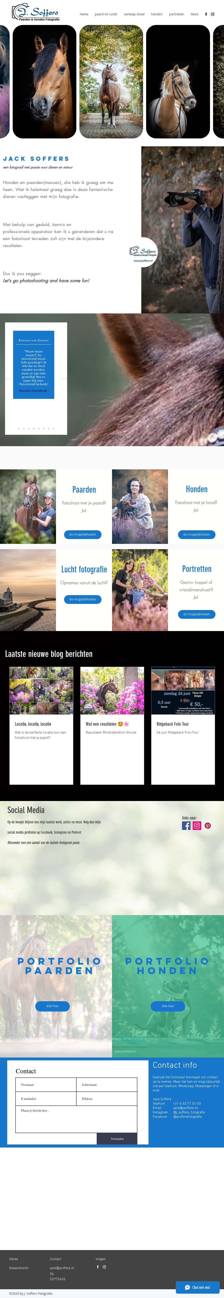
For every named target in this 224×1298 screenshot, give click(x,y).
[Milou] (28, 428)
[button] (52, 1006)
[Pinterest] (207, 825)
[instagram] (212, 14)
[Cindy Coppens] (48, 428)
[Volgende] (63, 378)
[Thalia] (19, 428)
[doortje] (23, 428)
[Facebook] (186, 825)
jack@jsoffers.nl (185, 1108)
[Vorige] (8, 378)
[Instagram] (197, 825)
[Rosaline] (33, 428)
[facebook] (206, 14)
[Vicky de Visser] (53, 428)
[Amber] (43, 428)
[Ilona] (39, 429)
